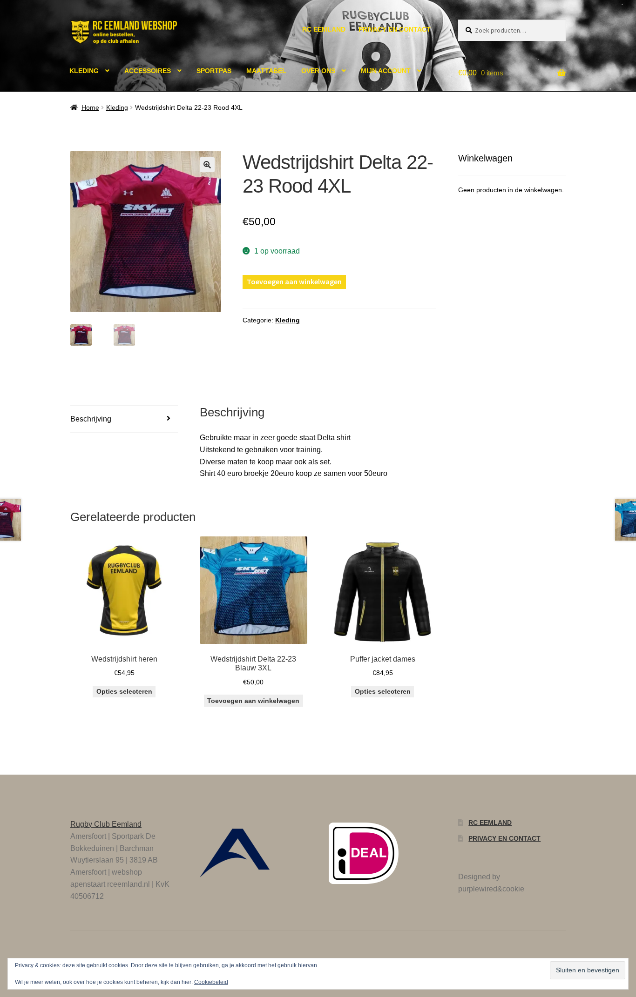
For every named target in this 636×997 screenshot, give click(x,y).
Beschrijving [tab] (90, 419)
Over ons (318, 70)
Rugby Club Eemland (106, 824)
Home (90, 107)
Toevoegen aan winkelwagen (294, 281)
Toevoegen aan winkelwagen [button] (253, 700)
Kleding (84, 70)
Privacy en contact (395, 29)
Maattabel (266, 70)
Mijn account (386, 70)
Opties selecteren (124, 691)
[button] (207, 164)
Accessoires (147, 70)
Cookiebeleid (211, 982)
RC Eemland (323, 29)
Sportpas (213, 70)
